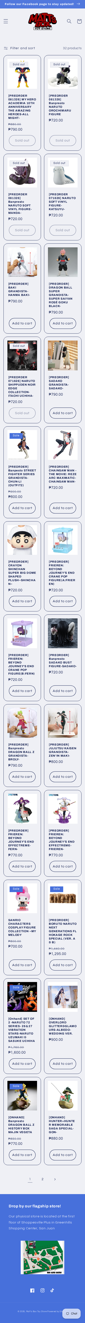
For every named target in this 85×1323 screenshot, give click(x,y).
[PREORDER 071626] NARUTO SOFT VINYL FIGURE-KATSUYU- (62, 202)
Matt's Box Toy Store (36, 1312)
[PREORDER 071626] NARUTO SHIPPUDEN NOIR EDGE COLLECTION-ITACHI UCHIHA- (22, 386)
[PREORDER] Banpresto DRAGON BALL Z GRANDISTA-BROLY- (21, 752)
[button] (6, 21)
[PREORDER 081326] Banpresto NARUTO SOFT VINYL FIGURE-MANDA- (20, 203)
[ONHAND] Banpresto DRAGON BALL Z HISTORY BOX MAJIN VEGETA (21, 1125)
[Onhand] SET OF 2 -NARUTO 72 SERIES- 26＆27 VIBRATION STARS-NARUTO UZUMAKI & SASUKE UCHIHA (21, 1030)
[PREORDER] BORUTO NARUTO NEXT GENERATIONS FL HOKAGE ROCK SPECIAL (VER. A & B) (63, 931)
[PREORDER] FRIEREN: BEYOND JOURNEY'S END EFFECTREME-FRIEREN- (62, 840)
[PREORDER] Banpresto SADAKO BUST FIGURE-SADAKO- (62, 660)
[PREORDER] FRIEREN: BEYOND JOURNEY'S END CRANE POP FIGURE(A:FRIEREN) (62, 573)
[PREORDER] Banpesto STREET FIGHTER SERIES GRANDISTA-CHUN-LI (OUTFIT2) (22, 476)
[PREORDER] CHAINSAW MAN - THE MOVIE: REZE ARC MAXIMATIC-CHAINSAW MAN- (63, 474)
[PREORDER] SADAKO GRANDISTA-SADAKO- (59, 383)
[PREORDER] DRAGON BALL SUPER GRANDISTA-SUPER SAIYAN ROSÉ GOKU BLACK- (61, 295)
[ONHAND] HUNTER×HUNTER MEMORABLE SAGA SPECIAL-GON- (62, 1125)
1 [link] (30, 1179)
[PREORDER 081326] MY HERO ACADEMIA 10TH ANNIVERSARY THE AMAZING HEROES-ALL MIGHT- (22, 107)
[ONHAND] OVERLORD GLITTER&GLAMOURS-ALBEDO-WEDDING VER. (63, 1026)
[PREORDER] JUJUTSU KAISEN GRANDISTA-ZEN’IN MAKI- (62, 750)
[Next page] (55, 1179)
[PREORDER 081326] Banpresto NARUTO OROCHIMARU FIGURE (60, 105)
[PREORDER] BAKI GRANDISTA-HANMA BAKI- (19, 289)
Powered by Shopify (57, 1312)
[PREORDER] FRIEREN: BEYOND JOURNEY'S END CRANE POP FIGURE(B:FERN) (21, 664)
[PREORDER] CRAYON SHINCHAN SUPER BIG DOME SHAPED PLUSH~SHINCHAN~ (22, 573)
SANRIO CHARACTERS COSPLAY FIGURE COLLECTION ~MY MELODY (22, 927)
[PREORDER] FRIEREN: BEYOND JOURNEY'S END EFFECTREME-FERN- (21, 840)
